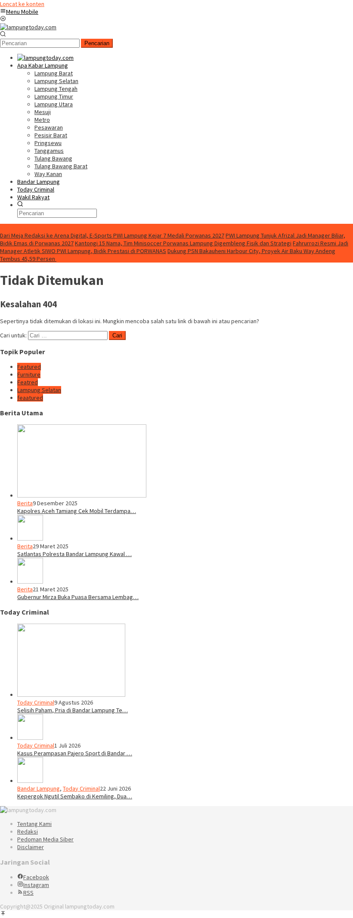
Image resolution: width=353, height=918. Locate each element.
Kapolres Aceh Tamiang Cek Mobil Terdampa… (76, 511)
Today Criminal (35, 702)
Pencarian (96, 43)
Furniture (28, 374)
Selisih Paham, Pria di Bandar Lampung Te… (72, 710)
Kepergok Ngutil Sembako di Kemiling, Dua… (74, 796)
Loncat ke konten (22, 4)
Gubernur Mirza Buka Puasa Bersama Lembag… (78, 597)
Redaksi (27, 831)
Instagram (36, 885)
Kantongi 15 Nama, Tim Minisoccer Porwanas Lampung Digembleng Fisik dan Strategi (183, 243)
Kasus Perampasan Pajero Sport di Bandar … (74, 753)
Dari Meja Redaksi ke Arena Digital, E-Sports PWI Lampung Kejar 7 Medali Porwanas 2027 (112, 235)
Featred (27, 382)
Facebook (36, 877)
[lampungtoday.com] (28, 27)
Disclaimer (30, 847)
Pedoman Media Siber (45, 839)
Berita (25, 503)
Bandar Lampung (38, 788)
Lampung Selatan (39, 390)
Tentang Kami (34, 824)
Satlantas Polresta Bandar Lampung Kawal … (74, 554)
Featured (29, 367)
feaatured (30, 398)
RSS (28, 892)
